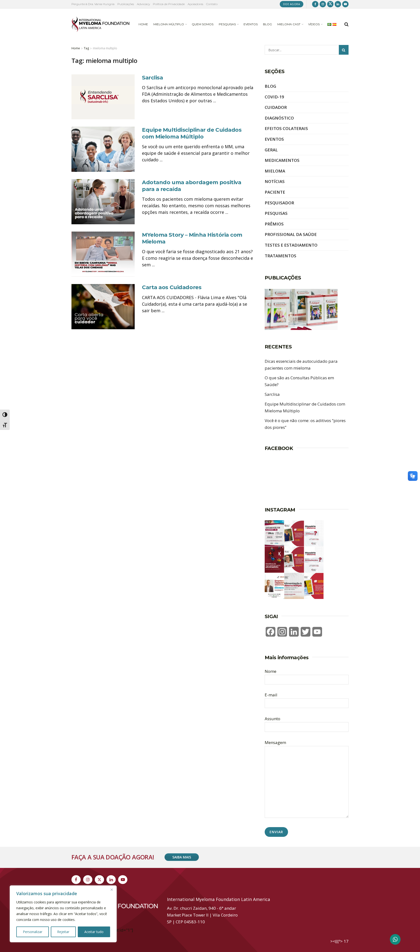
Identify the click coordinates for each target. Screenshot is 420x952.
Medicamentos (282, 160)
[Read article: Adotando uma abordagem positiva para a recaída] (103, 201)
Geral (271, 150)
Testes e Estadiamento (291, 245)
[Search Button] (346, 24)
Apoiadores (195, 4)
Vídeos (314, 24)
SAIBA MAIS (181, 857)
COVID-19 (274, 97)
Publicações (125, 4)
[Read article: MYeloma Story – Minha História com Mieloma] (103, 254)
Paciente (275, 192)
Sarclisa (152, 77)
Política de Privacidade (169, 4)
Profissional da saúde (291, 234)
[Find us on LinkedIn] (338, 4)
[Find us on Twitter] (330, 4)
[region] (63, 913)
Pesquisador (279, 203)
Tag (86, 48)
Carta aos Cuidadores (171, 287)
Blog (267, 24)
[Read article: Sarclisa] (103, 97)
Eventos (251, 24)
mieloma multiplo (105, 48)
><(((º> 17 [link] (339, 941)
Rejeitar (63, 931)
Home (143, 24)
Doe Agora (291, 4)
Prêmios (274, 224)
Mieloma (275, 171)
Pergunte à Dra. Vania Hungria (92, 4)
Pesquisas (227, 24)
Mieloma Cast (288, 24)
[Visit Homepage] (100, 24)
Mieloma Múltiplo (168, 24)
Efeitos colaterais (286, 128)
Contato (212, 4)
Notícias (275, 181)
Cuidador (276, 107)
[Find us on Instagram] (323, 4)
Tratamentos (280, 256)
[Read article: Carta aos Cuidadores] (103, 306)
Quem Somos (202, 24)
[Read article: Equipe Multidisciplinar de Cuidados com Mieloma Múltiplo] (103, 149)
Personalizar (32, 931)
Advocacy (143, 4)
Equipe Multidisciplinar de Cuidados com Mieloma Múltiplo (192, 133)
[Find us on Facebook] (315, 4)
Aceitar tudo (94, 931)
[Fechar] (111, 889)
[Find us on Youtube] (345, 4)
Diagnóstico (279, 118)
